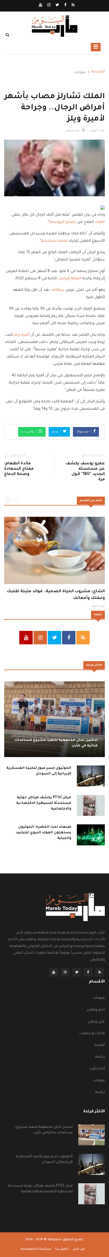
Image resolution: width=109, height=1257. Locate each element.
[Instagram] (48, 6)
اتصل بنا (61, 1249)
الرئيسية (98, 72)
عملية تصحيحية (54, 241)
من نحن (79, 1249)
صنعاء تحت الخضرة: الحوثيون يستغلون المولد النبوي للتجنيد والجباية (43, 832)
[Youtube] (40, 6)
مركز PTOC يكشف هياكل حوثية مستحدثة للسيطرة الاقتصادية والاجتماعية (43, 803)
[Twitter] (57, 6)
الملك (100, 222)
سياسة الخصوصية (36, 1249)
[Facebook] (65, 6)
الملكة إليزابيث (69, 278)
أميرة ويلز (21, 335)
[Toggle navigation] (96, 47)
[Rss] (73, 6)
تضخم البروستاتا (62, 222)
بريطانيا (58, 290)
